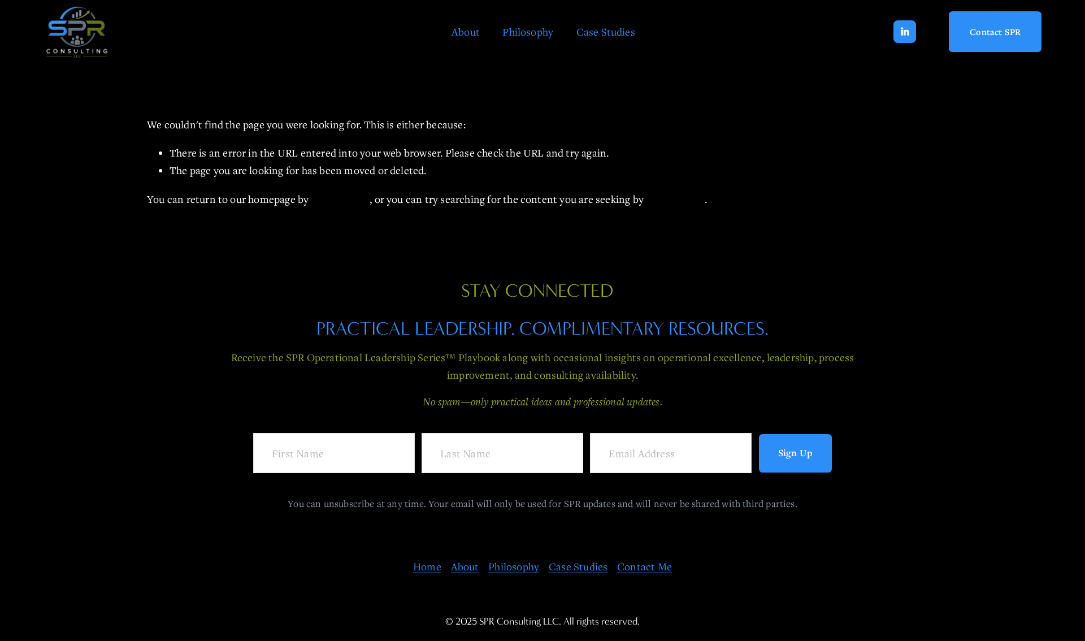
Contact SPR (995, 31)
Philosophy (527, 31)
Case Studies (605, 31)
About (466, 31)
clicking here (340, 199)
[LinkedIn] (904, 31)
